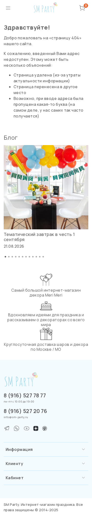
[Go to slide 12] (43, 256)
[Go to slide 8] (29, 256)
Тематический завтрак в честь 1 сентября (39, 236)
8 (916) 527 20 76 (25, 411)
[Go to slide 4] (15, 256)
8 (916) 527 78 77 (25, 395)
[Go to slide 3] (12, 256)
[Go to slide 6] (22, 256)
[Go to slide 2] (9, 256)
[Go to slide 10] (36, 256)
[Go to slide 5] (19, 256)
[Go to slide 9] (33, 256)
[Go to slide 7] (26, 256)
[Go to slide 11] (39, 256)
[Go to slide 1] (5, 256)
